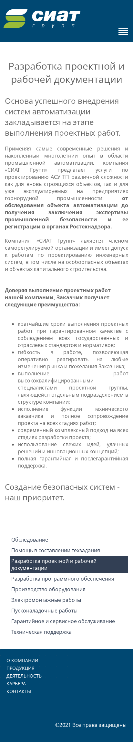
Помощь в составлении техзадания (55, 550)
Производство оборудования (48, 589)
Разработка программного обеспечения (62, 578)
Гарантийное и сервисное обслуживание (63, 621)
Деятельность (24, 676)
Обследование (29, 539)
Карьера (16, 683)
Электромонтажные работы (46, 599)
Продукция (20, 668)
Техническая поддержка (41, 631)
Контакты (18, 691)
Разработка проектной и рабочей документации (54, 564)
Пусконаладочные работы (44, 610)
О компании (22, 660)
